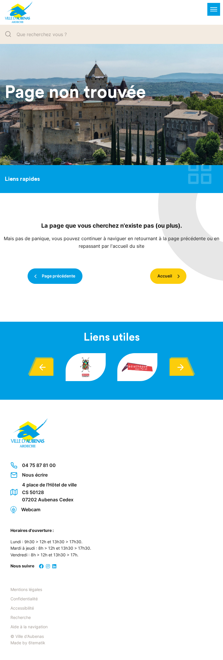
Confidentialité (24, 598)
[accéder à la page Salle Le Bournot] (86, 367)
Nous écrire (35, 475)
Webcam (30, 509)
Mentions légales (26, 589)
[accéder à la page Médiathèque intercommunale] (137, 367)
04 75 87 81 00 (39, 465)
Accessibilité (22, 608)
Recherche (20, 617)
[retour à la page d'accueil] (16, 12)
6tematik (36, 642)
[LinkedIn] (54, 566)
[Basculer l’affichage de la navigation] (213, 9)
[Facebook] (41, 566)
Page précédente (58, 275)
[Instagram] (48, 566)
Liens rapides (22, 179)
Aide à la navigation (29, 626)
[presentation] (41, 367)
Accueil (164, 275)
